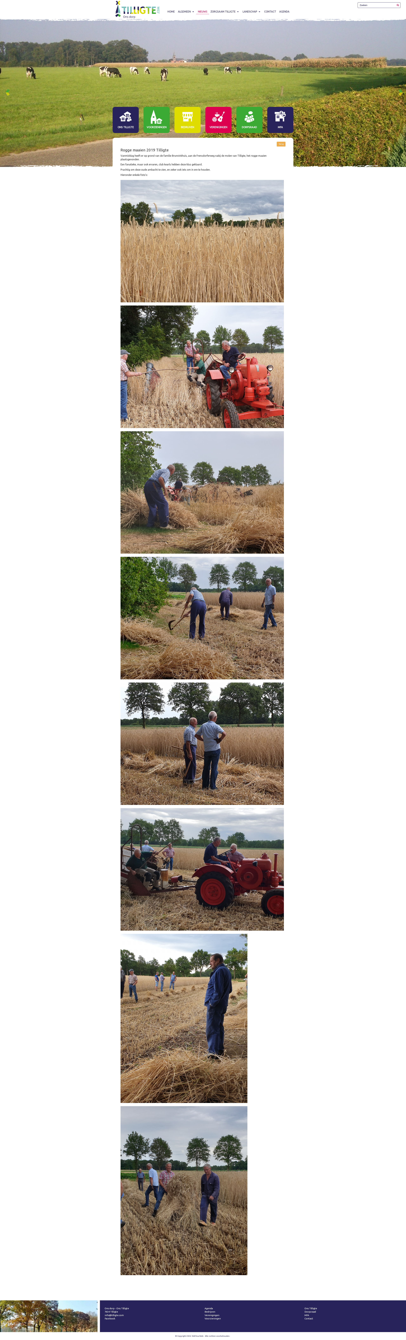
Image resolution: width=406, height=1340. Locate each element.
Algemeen (184, 11)
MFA (306, 1315)
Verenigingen (212, 1315)
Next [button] (402, 92)
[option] (203, 93)
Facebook (110, 1318)
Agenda (284, 11)
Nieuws (202, 11)
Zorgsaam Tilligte (223, 11)
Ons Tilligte (310, 1308)
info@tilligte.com (114, 1315)
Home (171, 11)
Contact (270, 11)
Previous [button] (9, 92)
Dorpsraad (310, 1311)
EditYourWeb (197, 1336)
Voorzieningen (213, 1318)
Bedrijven (210, 1311)
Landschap (250, 11)
